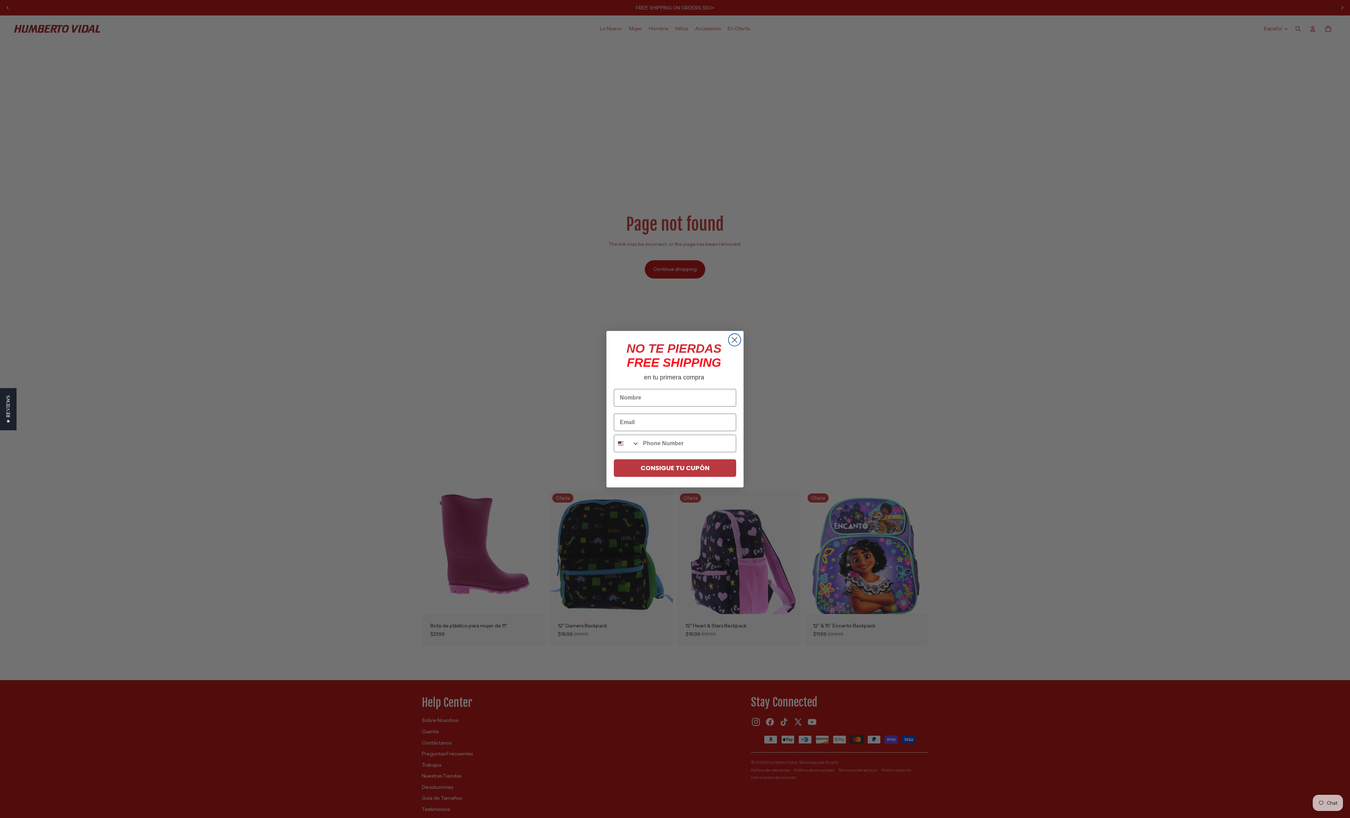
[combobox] (626, 443)
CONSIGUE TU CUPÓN (675, 468)
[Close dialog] (734, 340)
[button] (8, 409)
